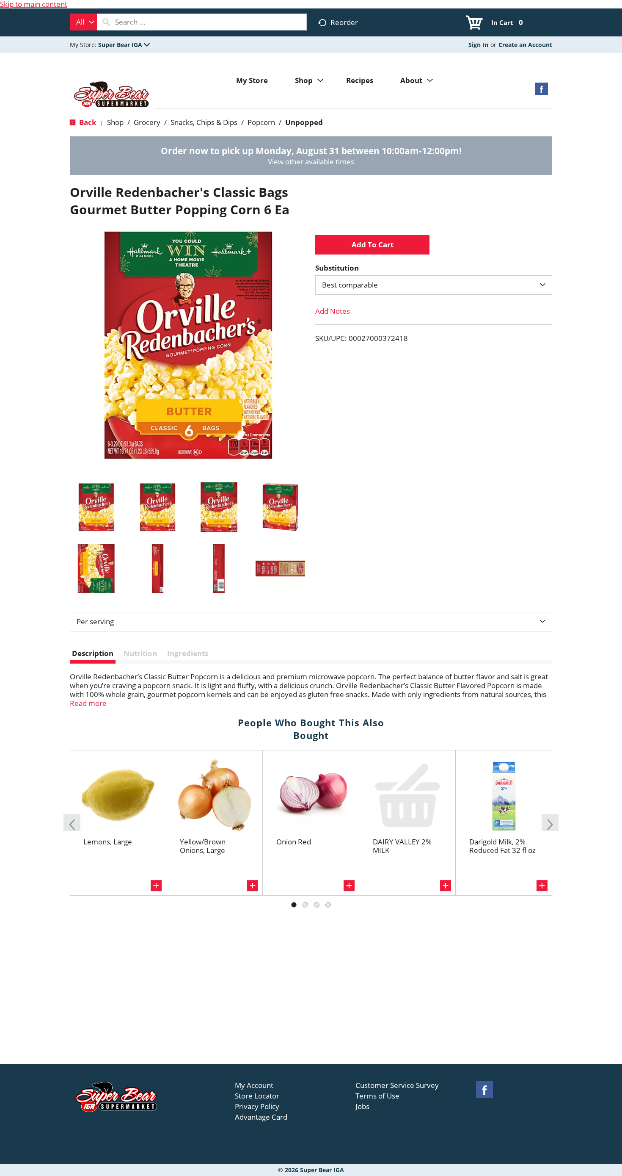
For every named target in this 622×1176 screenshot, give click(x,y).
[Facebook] (541, 92)
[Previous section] (71, 822)
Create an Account (525, 45)
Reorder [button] (344, 22)
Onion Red (293, 842)
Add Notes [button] (332, 311)
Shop (115, 122)
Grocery (147, 122)
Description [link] (92, 653)
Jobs (362, 1106)
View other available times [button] (311, 161)
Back (86, 122)
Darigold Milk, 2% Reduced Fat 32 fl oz (502, 846)
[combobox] (83, 22)
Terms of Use (377, 1096)
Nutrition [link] (140, 653)
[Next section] (550, 822)
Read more (88, 703)
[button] (124, 45)
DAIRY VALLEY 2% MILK (402, 846)
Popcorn (261, 122)
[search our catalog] (106, 22)
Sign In (478, 45)
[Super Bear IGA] (112, 95)
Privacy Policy (257, 1106)
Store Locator (257, 1096)
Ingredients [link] (187, 653)
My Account (254, 1085)
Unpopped (304, 122)
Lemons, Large (107, 842)
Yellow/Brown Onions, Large (203, 846)
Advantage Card (261, 1117)
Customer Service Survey (397, 1085)
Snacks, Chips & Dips (204, 122)
